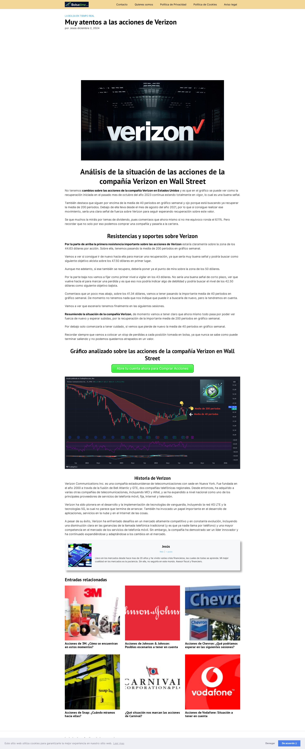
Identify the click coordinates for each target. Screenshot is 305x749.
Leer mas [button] (118, 743)
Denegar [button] (270, 743)
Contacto (122, 4)
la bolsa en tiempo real (79, 15)
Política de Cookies (205, 4)
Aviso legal (230, 4)
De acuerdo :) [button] (289, 743)
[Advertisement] (152, 56)
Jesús (166, 546)
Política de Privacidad (173, 4)
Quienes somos (144, 4)
